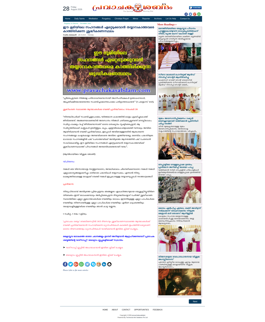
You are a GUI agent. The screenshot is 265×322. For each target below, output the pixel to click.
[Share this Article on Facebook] (65, 264)
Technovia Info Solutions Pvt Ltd (137, 317)
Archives (158, 18)
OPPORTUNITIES (141, 310)
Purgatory (106, 18)
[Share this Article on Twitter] (70, 264)
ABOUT (115, 310)
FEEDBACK (158, 310)
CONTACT (126, 310)
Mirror (135, 18)
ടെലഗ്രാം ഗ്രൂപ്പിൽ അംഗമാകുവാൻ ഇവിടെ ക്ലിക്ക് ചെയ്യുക (93, 255)
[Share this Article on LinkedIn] (104, 264)
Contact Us (185, 18)
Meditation (93, 18)
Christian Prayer (122, 18)
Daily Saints (79, 18)
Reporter (146, 18)
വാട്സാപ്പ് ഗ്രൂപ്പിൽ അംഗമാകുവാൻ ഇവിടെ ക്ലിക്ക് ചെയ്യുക (94, 248)
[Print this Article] (109, 264)
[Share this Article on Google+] (76, 264)
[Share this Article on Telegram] (87, 264)
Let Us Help (171, 18)
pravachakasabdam (138, 315)
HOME (105, 310)
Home (67, 18)
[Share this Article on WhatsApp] (81, 264)
